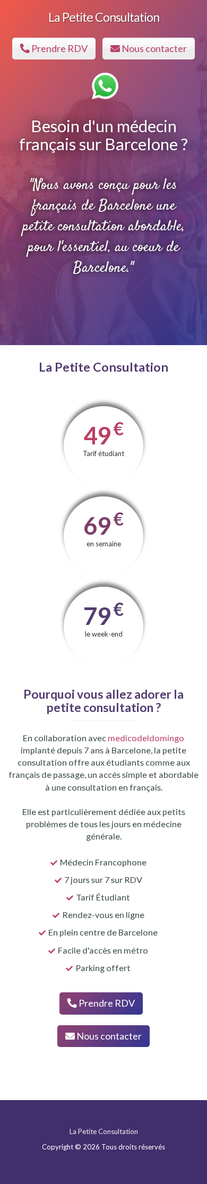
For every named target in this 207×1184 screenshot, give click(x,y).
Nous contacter (153, 48)
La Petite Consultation (103, 17)
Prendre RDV (59, 48)
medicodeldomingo (146, 738)
